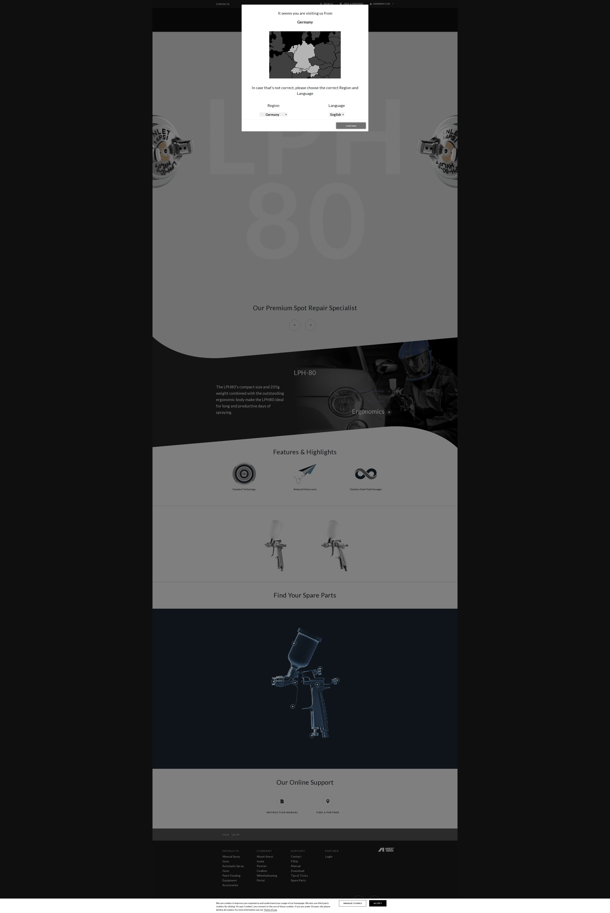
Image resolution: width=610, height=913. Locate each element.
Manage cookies (352, 903)
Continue (351, 126)
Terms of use (270, 909)
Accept (378, 903)
